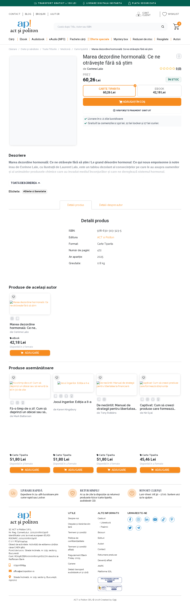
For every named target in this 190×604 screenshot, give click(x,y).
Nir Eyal (148, 412)
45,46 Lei (148, 459)
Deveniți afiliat (105, 560)
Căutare (13, 49)
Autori (101, 543)
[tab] (76, 205)
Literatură (106, 522)
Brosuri (101, 532)
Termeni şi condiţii (77, 532)
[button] (162, 26)
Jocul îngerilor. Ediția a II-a (72, 402)
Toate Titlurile (49, 49)
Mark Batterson (22, 416)
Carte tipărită (81, 49)
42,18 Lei (18, 342)
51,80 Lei (18, 459)
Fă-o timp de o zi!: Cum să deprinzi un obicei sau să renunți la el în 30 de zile (28, 410)
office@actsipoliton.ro (24, 571)
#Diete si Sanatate (34, 191)
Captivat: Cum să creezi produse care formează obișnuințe (157, 407)
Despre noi (73, 518)
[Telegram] (138, 528)
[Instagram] (138, 519)
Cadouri (102, 518)
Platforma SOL (105, 571)
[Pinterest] (172, 519)
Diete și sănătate (30, 49)
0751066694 (20, 565)
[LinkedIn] (147, 519)
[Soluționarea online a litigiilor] (110, 580)
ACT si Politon (105, 237)
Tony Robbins (108, 412)
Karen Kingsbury (66, 409)
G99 (114, 599)
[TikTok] (163, 519)
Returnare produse (107, 554)
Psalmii (104, 527)
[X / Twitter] (130, 528)
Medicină (65, 49)
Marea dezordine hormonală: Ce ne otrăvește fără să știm (25, 326)
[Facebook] (130, 519)
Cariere (71, 563)
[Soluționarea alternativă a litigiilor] (110, 588)
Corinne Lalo (95, 68)
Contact (101, 549)
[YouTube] (155, 519)
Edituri (101, 538)
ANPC (101, 566)
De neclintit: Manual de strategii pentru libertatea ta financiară (116, 407)
